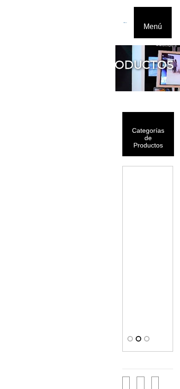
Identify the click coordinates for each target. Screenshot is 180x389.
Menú (153, 26)
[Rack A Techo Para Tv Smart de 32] (147, 254)
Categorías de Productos (148, 138)
